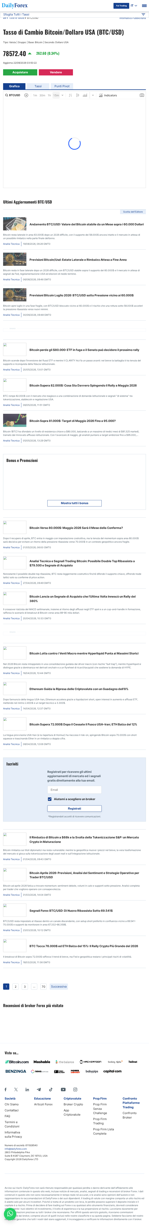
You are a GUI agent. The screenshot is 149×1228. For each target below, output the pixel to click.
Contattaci (12, 1110)
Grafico (14, 86)
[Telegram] (39, 1089)
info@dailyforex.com (16, 1148)
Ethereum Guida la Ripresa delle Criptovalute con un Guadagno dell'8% (78, 689)
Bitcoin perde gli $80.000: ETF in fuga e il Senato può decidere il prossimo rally (84, 350)
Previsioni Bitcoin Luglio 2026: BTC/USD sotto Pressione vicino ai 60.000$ (81, 295)
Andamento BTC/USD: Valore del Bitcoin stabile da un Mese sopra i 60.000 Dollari (86, 224)
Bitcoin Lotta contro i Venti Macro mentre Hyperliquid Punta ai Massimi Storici (84, 653)
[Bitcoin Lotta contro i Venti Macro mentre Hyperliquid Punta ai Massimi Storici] (14, 653)
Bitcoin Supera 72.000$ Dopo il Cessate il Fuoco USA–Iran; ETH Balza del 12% (83, 724)
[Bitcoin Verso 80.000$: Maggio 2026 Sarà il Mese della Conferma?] (14, 528)
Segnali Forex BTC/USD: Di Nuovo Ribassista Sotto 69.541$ (71, 910)
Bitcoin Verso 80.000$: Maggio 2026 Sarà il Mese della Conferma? (76, 528)
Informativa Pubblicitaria (133, 18)
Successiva (59, 986)
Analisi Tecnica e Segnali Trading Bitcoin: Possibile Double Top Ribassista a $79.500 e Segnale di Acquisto (82, 563)
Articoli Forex (43, 1104)
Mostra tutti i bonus (74, 503)
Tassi (38, 86)
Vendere (56, 72)
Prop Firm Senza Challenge (100, 1108)
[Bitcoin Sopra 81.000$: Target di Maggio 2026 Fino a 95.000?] (14, 421)
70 (43, 987)
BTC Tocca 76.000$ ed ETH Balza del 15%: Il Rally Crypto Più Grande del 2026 (83, 946)
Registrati (74, 808)
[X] (16, 1089)
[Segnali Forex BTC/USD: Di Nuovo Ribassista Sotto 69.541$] (14, 911)
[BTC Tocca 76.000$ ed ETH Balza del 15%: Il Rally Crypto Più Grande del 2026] (14, 946)
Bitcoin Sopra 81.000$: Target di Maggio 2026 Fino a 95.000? (72, 421)
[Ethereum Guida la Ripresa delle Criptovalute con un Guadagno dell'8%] (14, 689)
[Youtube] (63, 1089)
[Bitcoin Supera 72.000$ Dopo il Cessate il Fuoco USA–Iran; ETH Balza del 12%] (14, 724)
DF (4, 18)
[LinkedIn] (27, 1089)
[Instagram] (75, 1089)
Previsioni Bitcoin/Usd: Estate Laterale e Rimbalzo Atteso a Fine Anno (78, 260)
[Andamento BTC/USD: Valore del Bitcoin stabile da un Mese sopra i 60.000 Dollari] (14, 224)
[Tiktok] (51, 1089)
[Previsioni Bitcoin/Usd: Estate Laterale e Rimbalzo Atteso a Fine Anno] (14, 260)
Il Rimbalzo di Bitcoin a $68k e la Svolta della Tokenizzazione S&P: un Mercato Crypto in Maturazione (84, 839)
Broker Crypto (73, 1104)
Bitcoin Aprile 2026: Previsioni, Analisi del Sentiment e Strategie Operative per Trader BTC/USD (84, 875)
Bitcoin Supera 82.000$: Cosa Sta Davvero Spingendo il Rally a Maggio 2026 (83, 385)
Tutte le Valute (16, 17)
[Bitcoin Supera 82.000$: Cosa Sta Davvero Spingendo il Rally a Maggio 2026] (14, 385)
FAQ (7, 1116)
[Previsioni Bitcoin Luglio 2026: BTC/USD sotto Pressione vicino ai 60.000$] (14, 295)
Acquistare (20, 72)
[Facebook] (5, 1089)
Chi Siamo (12, 1104)
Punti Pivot (62, 86)
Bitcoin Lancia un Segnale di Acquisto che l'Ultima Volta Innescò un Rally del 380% (82, 599)
